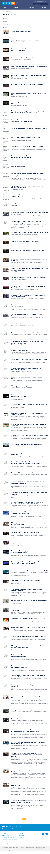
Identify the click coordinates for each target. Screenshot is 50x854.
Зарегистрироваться (41, 1)
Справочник (5, 841)
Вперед (28, 814)
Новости (4, 7)
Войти (34, 1)
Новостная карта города (8, 837)
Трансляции (45, 7)
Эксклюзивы (17, 7)
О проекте (4, 828)
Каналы (21, 833)
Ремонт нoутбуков (6, 843)
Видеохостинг (5, 835)
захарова (8, 24)
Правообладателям (13, 828)
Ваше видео (22, 835)
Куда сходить (31, 7)
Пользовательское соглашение (10, 839)
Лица (20, 837)
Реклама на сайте (23, 828)
